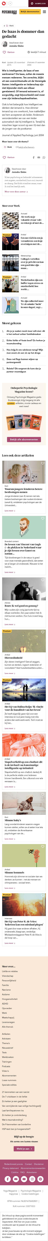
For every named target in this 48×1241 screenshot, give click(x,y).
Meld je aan (23, 1148)
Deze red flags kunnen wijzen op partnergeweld (22, 360)
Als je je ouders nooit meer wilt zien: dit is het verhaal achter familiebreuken (26, 332)
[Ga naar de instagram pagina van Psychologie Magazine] (32, 1179)
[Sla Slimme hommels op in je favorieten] (42, 846)
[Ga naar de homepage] (9, 12)
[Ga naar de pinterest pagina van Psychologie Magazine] (40, 1179)
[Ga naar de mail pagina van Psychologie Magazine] (16, 1179)
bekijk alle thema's (26, 147)
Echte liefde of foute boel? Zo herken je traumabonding (26, 342)
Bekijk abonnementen (30, 12)
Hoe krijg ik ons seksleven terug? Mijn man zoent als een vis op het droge (25, 351)
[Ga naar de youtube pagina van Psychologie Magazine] (24, 1179)
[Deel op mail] (39, 157)
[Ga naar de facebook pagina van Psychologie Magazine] (8, 1179)
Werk (11, 26)
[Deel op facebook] (33, 157)
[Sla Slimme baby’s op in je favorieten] (42, 794)
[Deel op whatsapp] (44, 157)
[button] (38, 3)
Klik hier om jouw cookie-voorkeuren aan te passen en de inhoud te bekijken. (21, 1225)
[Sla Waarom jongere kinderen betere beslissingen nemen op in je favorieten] (42, 463)
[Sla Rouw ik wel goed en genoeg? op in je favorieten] (42, 580)
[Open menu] (44, 11)
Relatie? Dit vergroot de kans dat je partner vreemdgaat (24, 370)
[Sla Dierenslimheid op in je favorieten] (42, 632)
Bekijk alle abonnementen (24, 439)
